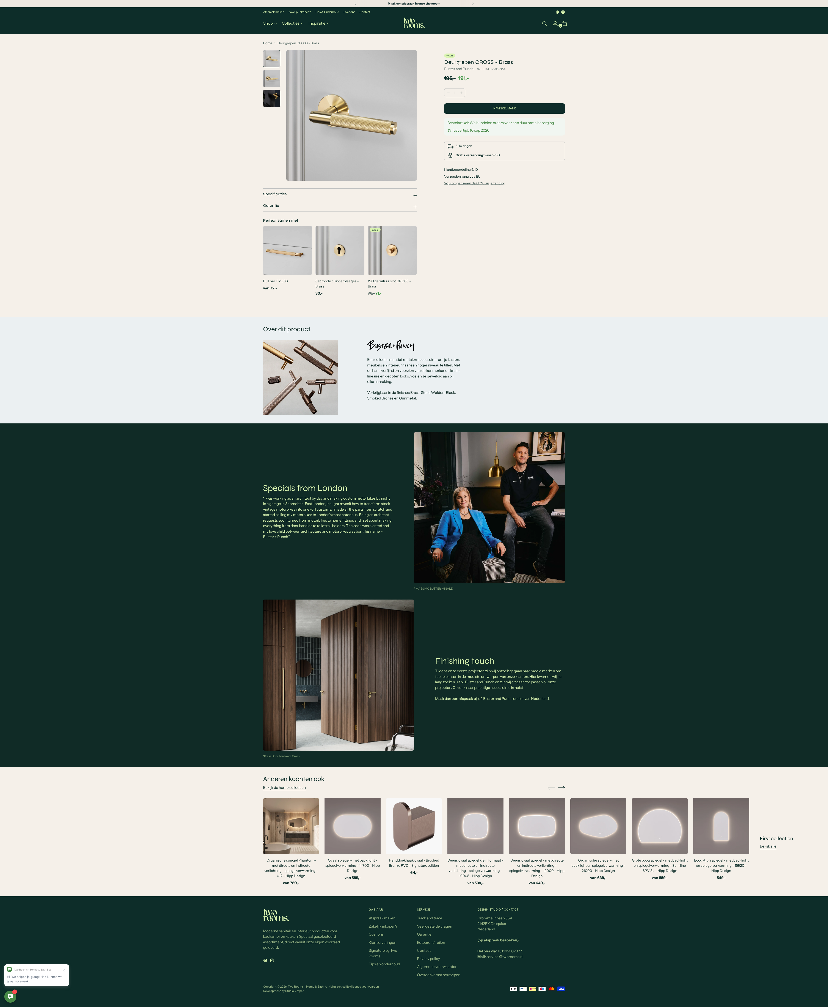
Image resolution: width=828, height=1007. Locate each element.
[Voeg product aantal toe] (448, 92)
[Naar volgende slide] (561, 787)
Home (267, 43)
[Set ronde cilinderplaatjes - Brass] (339, 250)
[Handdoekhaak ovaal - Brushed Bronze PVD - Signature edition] (414, 826)
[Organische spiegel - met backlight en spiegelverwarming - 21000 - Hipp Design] (598, 826)
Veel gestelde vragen (434, 926)
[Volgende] (473, 3)
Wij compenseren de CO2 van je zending (474, 183)
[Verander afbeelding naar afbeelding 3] (271, 98)
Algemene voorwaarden (437, 966)
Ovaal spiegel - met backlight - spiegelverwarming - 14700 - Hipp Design (352, 865)
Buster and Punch (459, 68)
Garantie (424, 934)
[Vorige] (355, 3)
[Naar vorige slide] (551, 787)
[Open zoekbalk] (544, 23)
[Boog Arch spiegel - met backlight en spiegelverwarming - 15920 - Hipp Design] (721, 826)
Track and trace (429, 918)
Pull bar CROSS (275, 281)
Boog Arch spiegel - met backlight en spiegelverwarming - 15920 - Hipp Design (721, 865)
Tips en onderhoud (384, 964)
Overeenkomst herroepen (438, 975)
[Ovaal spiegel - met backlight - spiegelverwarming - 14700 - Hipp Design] (353, 826)
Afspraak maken (382, 918)
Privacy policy (428, 958)
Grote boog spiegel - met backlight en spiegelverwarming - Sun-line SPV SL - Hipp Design (660, 865)
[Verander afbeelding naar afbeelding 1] (271, 58)
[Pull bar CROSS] (287, 250)
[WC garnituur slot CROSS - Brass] (392, 250)
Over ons (376, 934)
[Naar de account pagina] (553, 23)
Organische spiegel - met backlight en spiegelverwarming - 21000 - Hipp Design (598, 865)
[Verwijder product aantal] (461, 92)
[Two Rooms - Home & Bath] (414, 23)
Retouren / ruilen (431, 942)
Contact (424, 950)
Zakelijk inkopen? (383, 926)
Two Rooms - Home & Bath (305, 986)
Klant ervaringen (382, 942)
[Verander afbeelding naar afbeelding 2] (271, 78)
